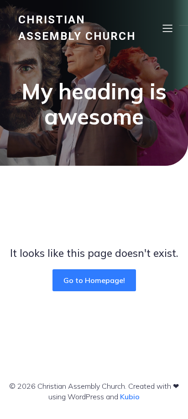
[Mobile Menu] (167, 28)
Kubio (130, 396)
